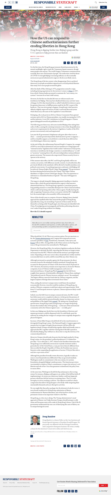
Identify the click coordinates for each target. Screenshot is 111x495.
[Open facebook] (13, 2)
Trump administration (42, 238)
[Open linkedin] (76, 491)
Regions (76, 7)
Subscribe (8, 7)
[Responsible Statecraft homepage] (19, 479)
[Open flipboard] (16, 2)
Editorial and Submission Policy (23, 482)
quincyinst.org (103, 2)
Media (60, 7)
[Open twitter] (9, 2)
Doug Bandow (35, 61)
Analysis (32, 56)
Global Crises (68, 7)
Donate (103, 7)
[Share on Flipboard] (75, 63)
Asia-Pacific (40, 56)
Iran (46, 240)
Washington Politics (51, 7)
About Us (5, 482)
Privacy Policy (12, 482)
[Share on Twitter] (65, 63)
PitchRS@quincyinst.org (44, 482)
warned (65, 169)
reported (60, 271)
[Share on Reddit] (72, 63)
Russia (32, 243)
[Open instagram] (72, 491)
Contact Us (34, 482)
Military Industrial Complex (36, 7)
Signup (102, 485)
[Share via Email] (79, 63)
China (70, 91)
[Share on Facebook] (68, 63)
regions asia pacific (34, 58)
